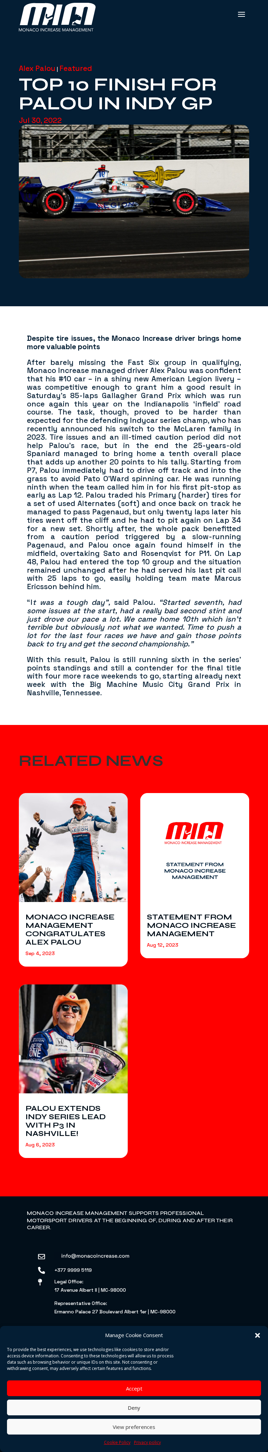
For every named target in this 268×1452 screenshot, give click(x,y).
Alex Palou (37, 68)
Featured (75, 68)
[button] (257, 1335)
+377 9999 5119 (73, 1270)
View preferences (134, 1426)
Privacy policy (147, 1442)
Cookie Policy (117, 1442)
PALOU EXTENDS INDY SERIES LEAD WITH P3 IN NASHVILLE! (65, 1121)
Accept (134, 1388)
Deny (134, 1407)
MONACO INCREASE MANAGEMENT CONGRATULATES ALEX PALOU (69, 929)
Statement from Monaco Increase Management (191, 925)
